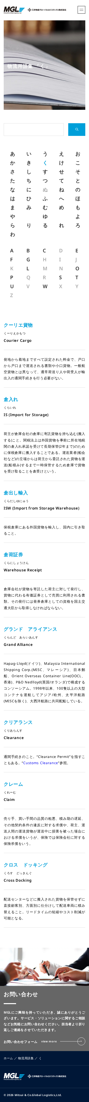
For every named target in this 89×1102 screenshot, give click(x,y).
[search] (76, 129)
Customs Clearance (40, 762)
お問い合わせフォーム (30, 1041)
